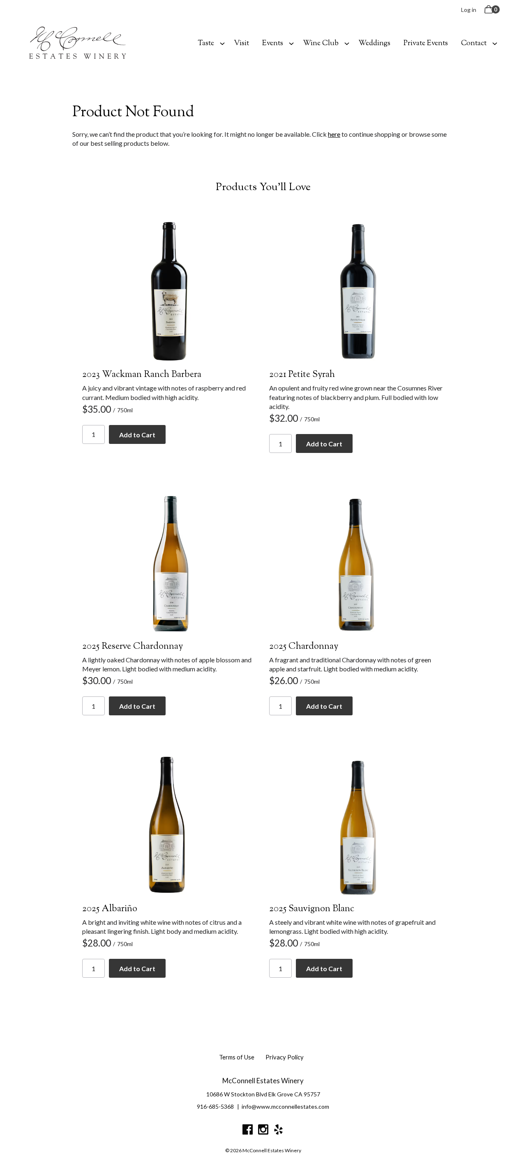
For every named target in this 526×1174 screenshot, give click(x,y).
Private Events (426, 43)
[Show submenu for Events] (291, 42)
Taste (206, 43)
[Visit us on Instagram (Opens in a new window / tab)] (263, 1130)
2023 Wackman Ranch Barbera (141, 374)
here (334, 134)
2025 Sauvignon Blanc (311, 909)
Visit (241, 43)
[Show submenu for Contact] (495, 42)
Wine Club (321, 43)
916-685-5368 (215, 1106)
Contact (474, 43)
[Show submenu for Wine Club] (347, 42)
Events (272, 43)
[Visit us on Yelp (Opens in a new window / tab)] (278, 1130)
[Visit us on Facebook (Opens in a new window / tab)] (247, 1130)
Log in (468, 9)
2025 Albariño (109, 909)
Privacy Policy (284, 1057)
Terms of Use (236, 1057)
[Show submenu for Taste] (222, 42)
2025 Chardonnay (303, 646)
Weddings (374, 43)
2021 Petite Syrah (302, 374)
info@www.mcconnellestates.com (285, 1106)
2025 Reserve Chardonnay (132, 646)
